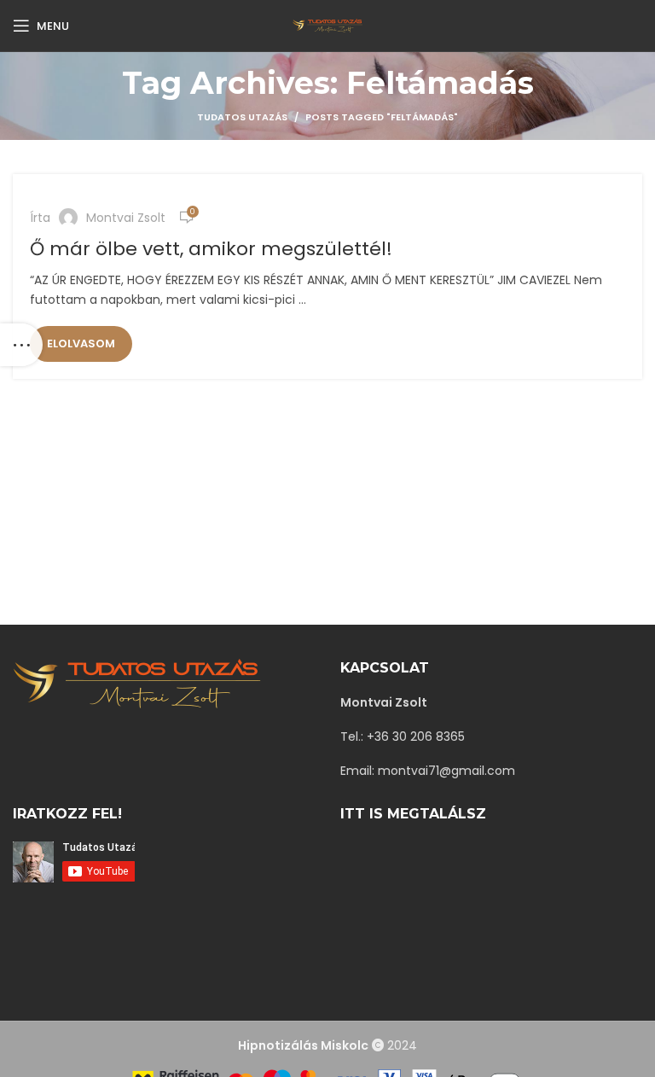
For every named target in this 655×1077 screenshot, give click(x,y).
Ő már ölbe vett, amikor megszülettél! (211, 249)
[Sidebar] (21, 344)
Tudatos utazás (242, 117)
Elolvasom (81, 343)
